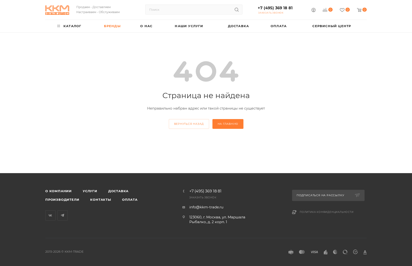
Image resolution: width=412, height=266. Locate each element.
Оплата (130, 199)
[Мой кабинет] (313, 11)
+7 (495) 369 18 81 (275, 8)
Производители (62, 199)
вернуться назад (189, 123)
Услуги (90, 191)
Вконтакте (50, 215)
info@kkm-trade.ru (206, 207)
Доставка (118, 191)
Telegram (62, 215)
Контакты (100, 199)
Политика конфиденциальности (327, 212)
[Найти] (236, 10)
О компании (58, 191)
